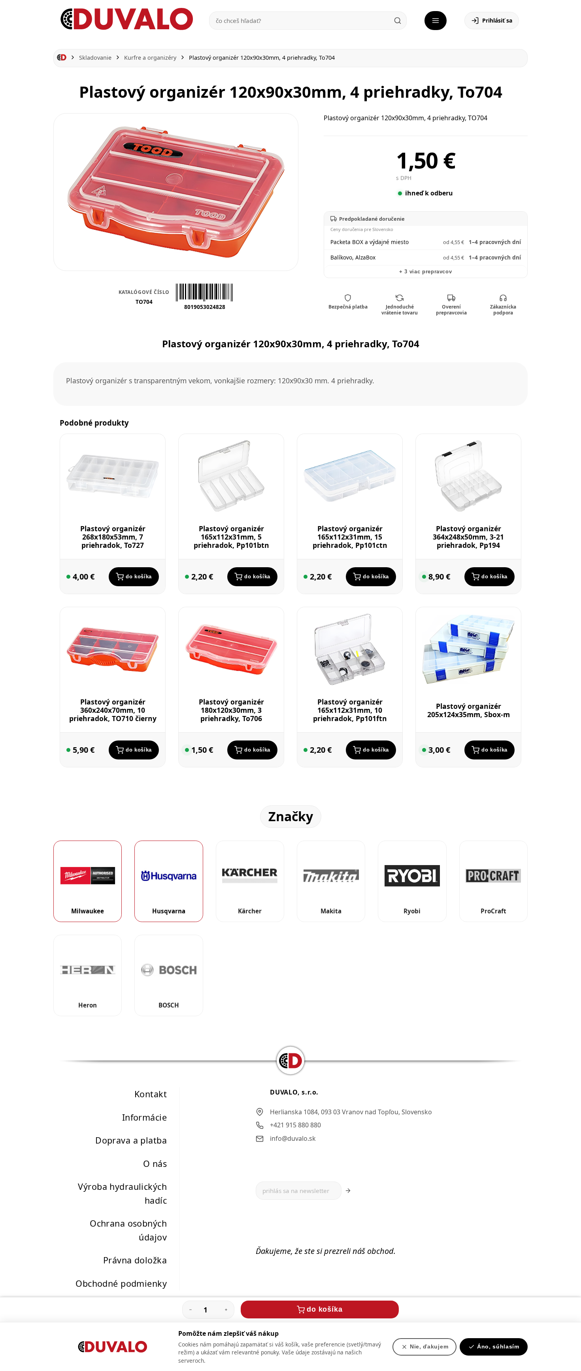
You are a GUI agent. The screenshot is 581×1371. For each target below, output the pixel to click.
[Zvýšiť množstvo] (226, 1309)
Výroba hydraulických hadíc (122, 1193)
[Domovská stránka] (61, 57)
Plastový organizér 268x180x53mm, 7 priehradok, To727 (112, 537)
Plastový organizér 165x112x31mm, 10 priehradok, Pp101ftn (350, 710)
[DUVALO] (127, 19)
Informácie (144, 1117)
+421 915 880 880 (295, 1125)
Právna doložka (135, 1260)
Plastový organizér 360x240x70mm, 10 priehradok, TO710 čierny (113, 710)
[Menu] (435, 20)
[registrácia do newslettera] (348, 1191)
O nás (155, 1163)
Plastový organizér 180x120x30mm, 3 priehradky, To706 (231, 710)
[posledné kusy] (424, 577)
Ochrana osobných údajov (128, 1230)
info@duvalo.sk (293, 1138)
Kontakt (150, 1094)
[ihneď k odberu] (68, 577)
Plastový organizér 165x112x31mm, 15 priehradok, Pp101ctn (350, 537)
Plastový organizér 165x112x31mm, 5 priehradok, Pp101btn (231, 537)
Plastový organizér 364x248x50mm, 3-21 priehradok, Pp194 (468, 537)
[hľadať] (397, 20)
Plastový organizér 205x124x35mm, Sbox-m (468, 710)
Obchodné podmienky (121, 1283)
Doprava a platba (131, 1140)
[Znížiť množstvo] (190, 1309)
